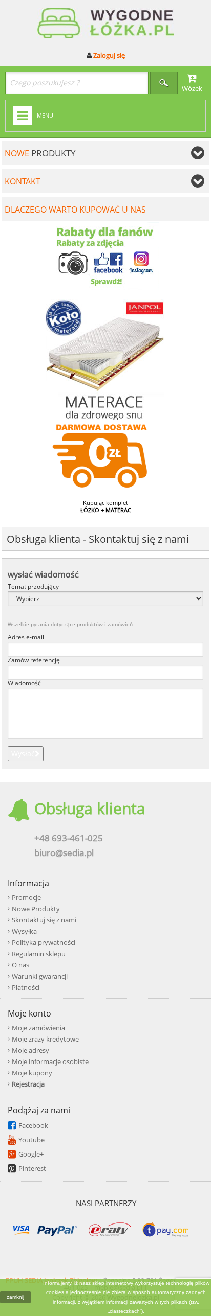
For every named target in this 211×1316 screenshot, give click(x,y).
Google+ (31, 1154)
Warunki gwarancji (40, 976)
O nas (20, 965)
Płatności (25, 987)
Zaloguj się (108, 55)
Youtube (31, 1140)
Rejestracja (28, 1084)
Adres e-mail (26, 637)
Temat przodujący (33, 586)
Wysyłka (24, 931)
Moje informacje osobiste (50, 1061)
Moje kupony (32, 1073)
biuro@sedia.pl (64, 853)
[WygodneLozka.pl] (105, 24)
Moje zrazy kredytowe (45, 1039)
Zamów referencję (34, 660)
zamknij (15, 1297)
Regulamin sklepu (39, 954)
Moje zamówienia (38, 1028)
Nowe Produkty (36, 909)
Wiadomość (24, 683)
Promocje (26, 897)
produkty (40, 153)
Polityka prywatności (43, 942)
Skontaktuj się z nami (44, 920)
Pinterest (32, 1168)
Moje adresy (30, 1050)
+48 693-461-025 (68, 838)
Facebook (33, 1125)
